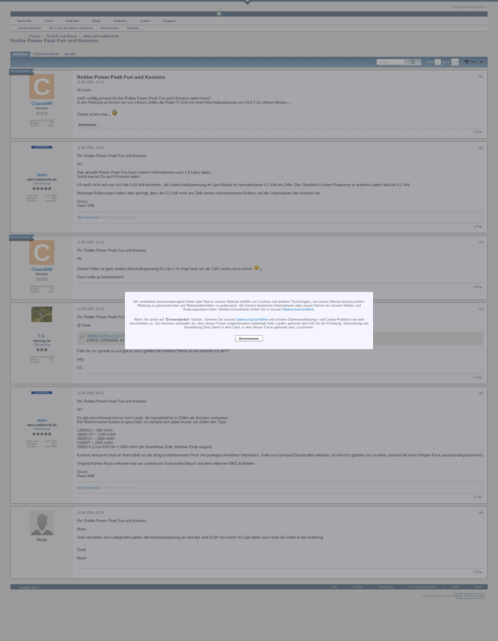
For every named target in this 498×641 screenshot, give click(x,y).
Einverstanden (249, 338)
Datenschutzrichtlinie (298, 309)
